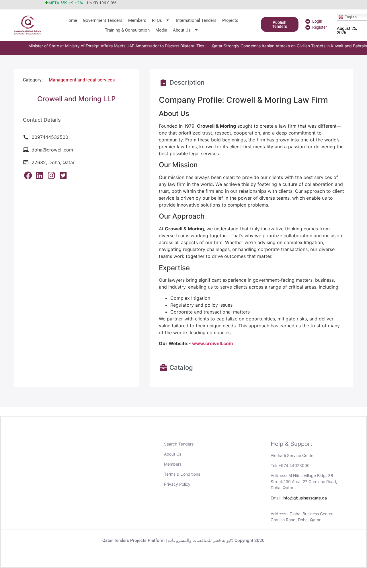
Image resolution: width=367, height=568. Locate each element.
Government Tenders (102, 20)
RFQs (157, 20)
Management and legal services (82, 80)
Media (161, 30)
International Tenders (196, 20)
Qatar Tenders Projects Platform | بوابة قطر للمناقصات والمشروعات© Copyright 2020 (183, 540)
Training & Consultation (127, 30)
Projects (230, 20)
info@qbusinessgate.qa (305, 497)
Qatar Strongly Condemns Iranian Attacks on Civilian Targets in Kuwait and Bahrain (280, 45)
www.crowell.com (212, 343)
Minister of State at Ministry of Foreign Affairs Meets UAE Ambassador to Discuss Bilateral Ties (107, 45)
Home (71, 20)
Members (137, 20)
